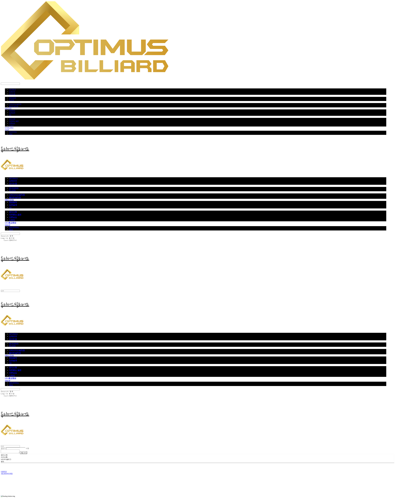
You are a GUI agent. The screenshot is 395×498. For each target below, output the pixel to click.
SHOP (7, 130)
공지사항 (12, 119)
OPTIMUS (12, 89)
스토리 (11, 125)
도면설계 (12, 113)
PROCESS (8, 108)
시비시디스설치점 (15, 104)
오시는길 (12, 94)
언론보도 (12, 123)
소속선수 (12, 91)
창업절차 (12, 110)
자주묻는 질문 (14, 121)
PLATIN (11, 100)
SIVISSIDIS (12, 98)
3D (10, 115)
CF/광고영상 (9, 128)
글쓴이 (3, 448)
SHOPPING (13, 132)
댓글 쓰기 (23, 453)
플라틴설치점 (13, 106)
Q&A (10, 134)
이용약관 (4, 471)
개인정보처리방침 (7, 473)
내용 (27, 448)
